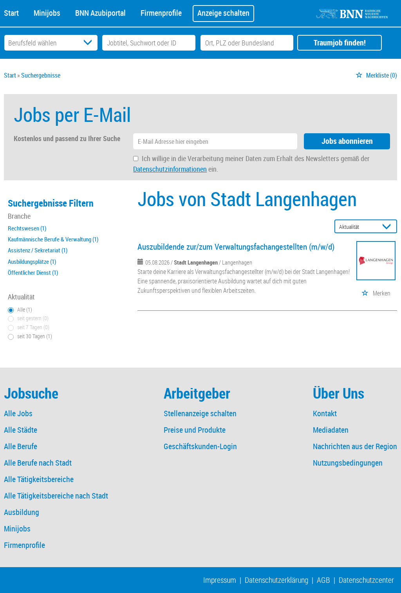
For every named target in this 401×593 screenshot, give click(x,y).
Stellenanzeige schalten (200, 413)
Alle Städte (20, 429)
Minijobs (47, 12)
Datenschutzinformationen (170, 169)
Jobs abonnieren (347, 141)
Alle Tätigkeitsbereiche (39, 479)
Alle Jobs (18, 413)
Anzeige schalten (223, 12)
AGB (323, 580)
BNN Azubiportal (100, 12)
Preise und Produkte (195, 429)
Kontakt (325, 413)
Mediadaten (331, 429)
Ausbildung (21, 512)
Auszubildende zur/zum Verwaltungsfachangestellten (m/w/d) (235, 246)
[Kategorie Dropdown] (90, 43)
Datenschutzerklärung (276, 580)
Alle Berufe (20, 446)
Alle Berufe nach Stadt (38, 462)
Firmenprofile (161, 12)
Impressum (219, 580)
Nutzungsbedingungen (348, 462)
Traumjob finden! (340, 42)
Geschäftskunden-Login (200, 446)
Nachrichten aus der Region (355, 446)
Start (11, 12)
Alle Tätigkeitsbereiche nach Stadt (56, 495)
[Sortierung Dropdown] (388, 226)
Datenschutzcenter (366, 580)
